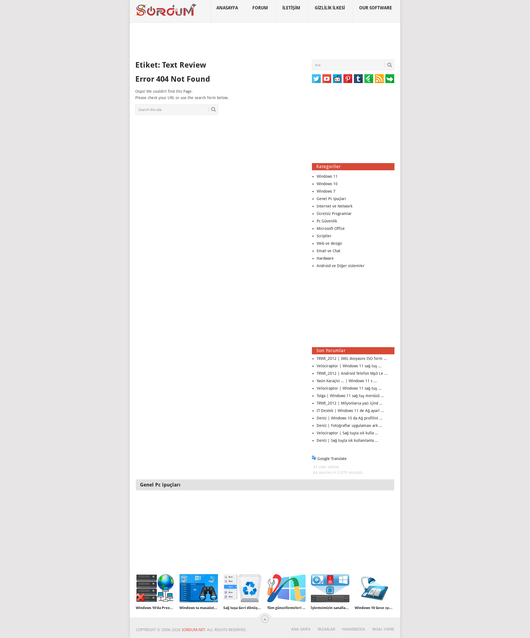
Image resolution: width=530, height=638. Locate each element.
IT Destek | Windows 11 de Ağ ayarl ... (350, 410)
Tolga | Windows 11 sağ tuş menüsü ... (350, 396)
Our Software (375, 7)
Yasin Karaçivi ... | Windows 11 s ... (347, 381)
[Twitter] (316, 78)
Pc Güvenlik (327, 221)
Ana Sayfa (301, 629)
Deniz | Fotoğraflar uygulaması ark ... (349, 425)
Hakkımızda (353, 629)
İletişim (291, 7)
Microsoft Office (331, 228)
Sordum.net (193, 630)
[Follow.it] (389, 78)
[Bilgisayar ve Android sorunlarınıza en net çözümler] (166, 10)
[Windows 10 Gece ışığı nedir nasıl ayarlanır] (374, 588)
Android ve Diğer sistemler (341, 266)
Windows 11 (327, 176)
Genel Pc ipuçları (331, 198)
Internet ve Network (335, 206)
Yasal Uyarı (383, 629)
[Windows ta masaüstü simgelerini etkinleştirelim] (198, 588)
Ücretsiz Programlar (334, 213)
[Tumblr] (358, 78)
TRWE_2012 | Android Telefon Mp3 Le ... (352, 373)
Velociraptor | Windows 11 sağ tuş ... (349, 366)
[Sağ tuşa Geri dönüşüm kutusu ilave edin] (242, 588)
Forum (260, 7)
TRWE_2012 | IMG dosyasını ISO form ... (352, 358)
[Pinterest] (347, 78)
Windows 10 (327, 184)
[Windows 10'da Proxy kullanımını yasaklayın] (155, 588)
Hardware (325, 258)
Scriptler (324, 236)
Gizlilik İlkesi (330, 7)
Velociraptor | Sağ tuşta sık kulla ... (347, 433)
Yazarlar (326, 629)
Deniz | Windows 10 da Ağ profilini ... (350, 418)
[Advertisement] (265, 41)
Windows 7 (326, 191)
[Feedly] (368, 78)
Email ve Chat (328, 251)
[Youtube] (326, 78)
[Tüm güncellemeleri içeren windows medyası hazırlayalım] (286, 588)
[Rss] (379, 78)
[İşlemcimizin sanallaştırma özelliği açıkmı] (330, 588)
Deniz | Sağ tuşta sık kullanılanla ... (347, 440)
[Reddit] (337, 78)
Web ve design (329, 243)
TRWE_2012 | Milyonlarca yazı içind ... (350, 403)
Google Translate (331, 458)
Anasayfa (227, 7)
